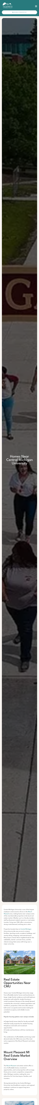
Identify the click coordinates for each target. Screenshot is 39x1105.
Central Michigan (26, 929)
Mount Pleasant (11, 1065)
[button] (36, 6)
